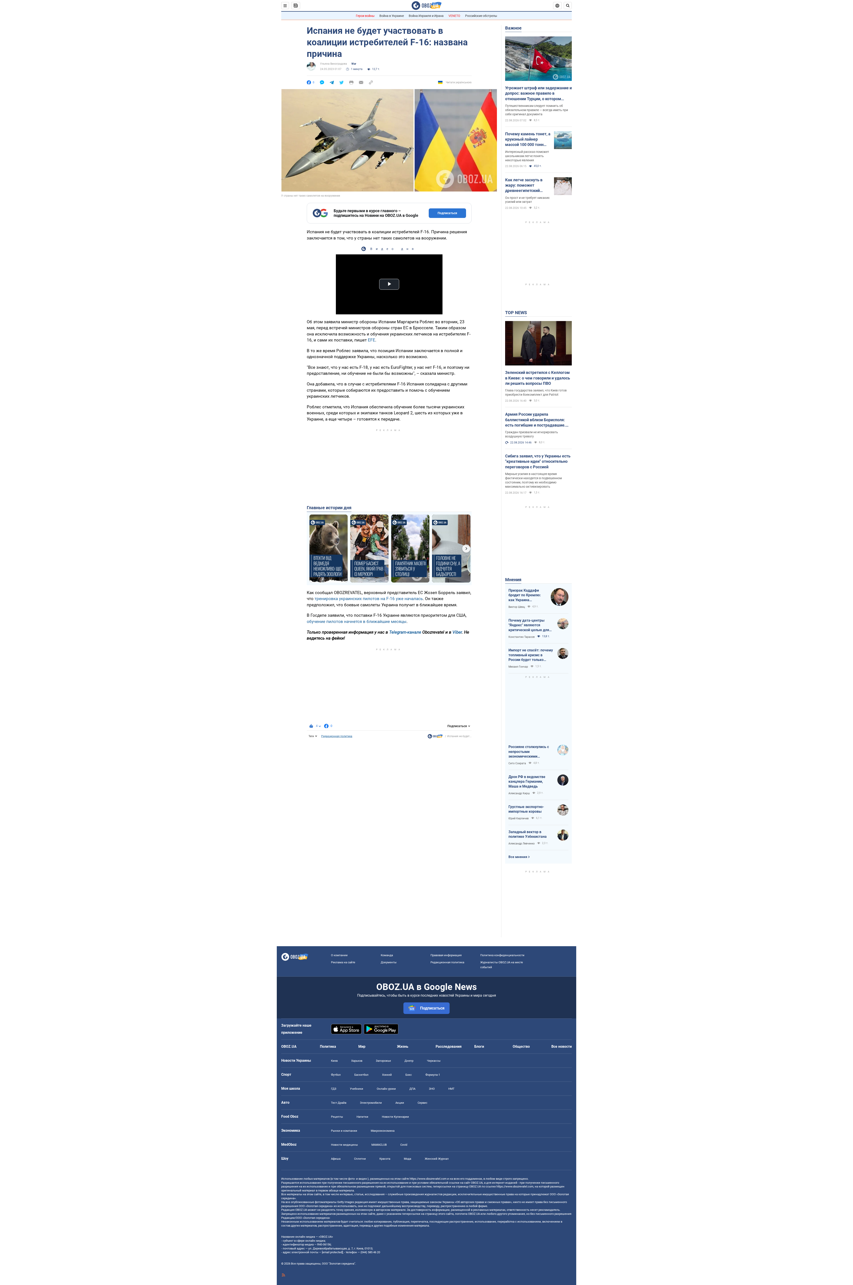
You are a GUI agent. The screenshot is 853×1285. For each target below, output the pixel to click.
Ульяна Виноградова (333, 63)
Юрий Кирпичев (518, 818)
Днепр (409, 1060)
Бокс (408, 1074)
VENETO (454, 16)
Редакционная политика (336, 736)
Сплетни (360, 1158)
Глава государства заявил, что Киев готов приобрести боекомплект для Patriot (536, 392)
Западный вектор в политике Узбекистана (527, 834)
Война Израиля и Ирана (426, 16)
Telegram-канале (405, 632)
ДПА (412, 1088)
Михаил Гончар (518, 666)
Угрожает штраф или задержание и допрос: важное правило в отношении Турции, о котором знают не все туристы (538, 94)
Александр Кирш (519, 793)
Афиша (336, 1158)
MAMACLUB (379, 1144)
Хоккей (387, 1074)
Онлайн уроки (386, 1088)
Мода (407, 1158)
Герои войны (365, 16)
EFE (371, 340)
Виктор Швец (516, 607)
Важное (513, 28)
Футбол (336, 1074)
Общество (521, 1046)
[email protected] (332, 1252)
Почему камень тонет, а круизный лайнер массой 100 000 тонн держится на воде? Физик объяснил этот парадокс (527, 140)
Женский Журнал (437, 1158)
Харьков (356, 1060)
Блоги (479, 1046)
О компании (339, 955)
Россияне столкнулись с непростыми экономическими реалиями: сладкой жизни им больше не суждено (530, 752)
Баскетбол (361, 1074)
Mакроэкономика (383, 1130)
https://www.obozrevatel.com (428, 1178)
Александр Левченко (521, 843)
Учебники (356, 1088)
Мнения (513, 579)
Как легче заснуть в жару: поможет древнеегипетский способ (523, 186)
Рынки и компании (344, 1130)
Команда (387, 955)
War (353, 63)
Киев (334, 1060)
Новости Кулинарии (395, 1116)
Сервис (422, 1102)
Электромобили (371, 1102)
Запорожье (383, 1060)
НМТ (451, 1088)
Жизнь (402, 1046)
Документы (389, 962)
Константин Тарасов (521, 637)
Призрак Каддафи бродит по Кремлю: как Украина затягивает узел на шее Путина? (524, 595)
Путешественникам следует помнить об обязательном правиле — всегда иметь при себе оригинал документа (536, 110)
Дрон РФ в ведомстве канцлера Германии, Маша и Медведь (526, 781)
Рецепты (337, 1116)
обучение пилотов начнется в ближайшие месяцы (357, 621)
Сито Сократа (517, 763)
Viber (457, 632)
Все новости (561, 1046)
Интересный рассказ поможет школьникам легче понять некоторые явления (527, 156)
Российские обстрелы (481, 16)
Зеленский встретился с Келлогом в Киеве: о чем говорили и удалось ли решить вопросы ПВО (537, 378)
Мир (361, 1046)
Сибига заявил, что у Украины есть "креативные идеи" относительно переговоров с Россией (537, 461)
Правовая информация (446, 955)
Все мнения (517, 857)
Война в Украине (391, 16)
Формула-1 (432, 1074)
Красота (384, 1158)
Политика (328, 1046)
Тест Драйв (338, 1102)
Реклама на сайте (343, 962)
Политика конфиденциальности (502, 955)
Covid (403, 1144)
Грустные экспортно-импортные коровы (526, 809)
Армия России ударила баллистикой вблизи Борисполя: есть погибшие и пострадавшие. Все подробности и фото (535, 420)
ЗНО (432, 1088)
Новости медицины (344, 1144)
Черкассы (433, 1060)
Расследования (449, 1046)
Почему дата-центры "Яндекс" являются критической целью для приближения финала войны (528, 625)
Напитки (362, 1116)
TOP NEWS (516, 312)
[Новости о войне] (435, 737)
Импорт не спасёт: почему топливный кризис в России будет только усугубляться (530, 655)
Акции (399, 1102)
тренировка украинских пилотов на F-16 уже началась (369, 598)
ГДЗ (333, 1088)
